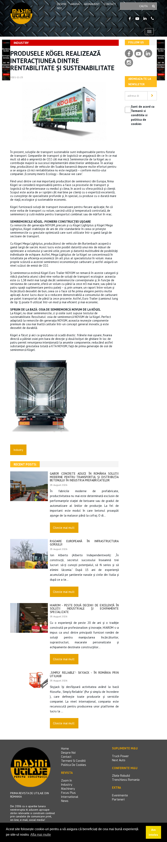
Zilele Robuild (121, 776)
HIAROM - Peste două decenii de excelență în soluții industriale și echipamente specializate (84, 608)
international (69, 797)
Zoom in (66, 781)
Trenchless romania (126, 780)
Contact (110, 4)
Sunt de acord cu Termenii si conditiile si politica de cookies (142, 115)
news (64, 801)
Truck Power (120, 756)
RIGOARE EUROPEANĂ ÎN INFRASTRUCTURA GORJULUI (84, 542)
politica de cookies (73, 765)
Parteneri (118, 799)
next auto (118, 760)
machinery (68, 789)
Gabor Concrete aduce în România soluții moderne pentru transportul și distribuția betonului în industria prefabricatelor (84, 477)
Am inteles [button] (153, 832)
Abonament (92, 4)
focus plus (68, 793)
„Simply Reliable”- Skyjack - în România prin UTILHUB (84, 674)
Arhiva (75, 4)
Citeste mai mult (64, 528)
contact (66, 757)
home (65, 749)
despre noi (68, 753)
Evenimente (120, 795)
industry (66, 785)
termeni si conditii (73, 761)
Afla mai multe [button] (40, 834)
